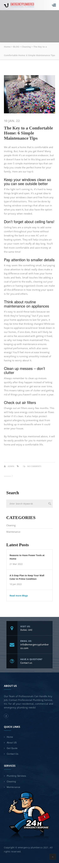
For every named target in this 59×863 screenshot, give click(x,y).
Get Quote (12, 748)
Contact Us (12, 753)
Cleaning (11, 525)
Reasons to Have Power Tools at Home (27, 557)
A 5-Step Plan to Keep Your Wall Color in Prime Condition (27, 577)
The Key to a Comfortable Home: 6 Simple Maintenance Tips (28, 133)
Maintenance (13, 531)
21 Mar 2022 (16, 564)
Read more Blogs (19, 596)
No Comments (34, 466)
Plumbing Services (16, 775)
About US (12, 742)
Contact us (26, 662)
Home (10, 736)
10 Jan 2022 (16, 584)
